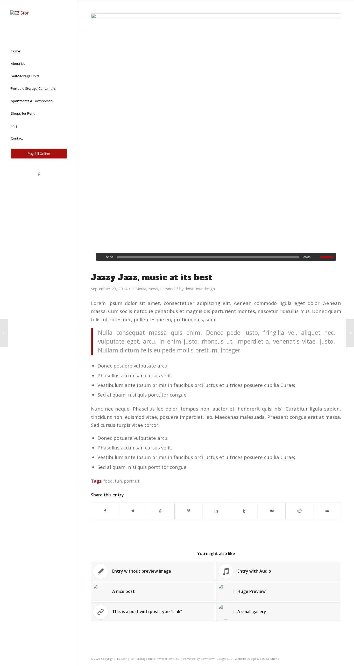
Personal (167, 288)
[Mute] (316, 257)
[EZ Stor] (38, 19)
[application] (216, 257)
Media (141, 288)
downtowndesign (200, 288)
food (108, 481)
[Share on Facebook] (105, 511)
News (153, 288)
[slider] (328, 257)
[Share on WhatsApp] (160, 511)
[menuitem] (39, 51)
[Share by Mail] (327, 511)
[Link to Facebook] (39, 174)
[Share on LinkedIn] (216, 511)
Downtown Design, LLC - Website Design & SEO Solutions (240, 659)
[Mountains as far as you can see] (216, 139)
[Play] (100, 257)
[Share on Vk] (271, 511)
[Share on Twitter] (133, 511)
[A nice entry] (4, 333)
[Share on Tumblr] (244, 511)
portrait (131, 481)
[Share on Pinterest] (188, 511)
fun (118, 481)
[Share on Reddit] (299, 511)
